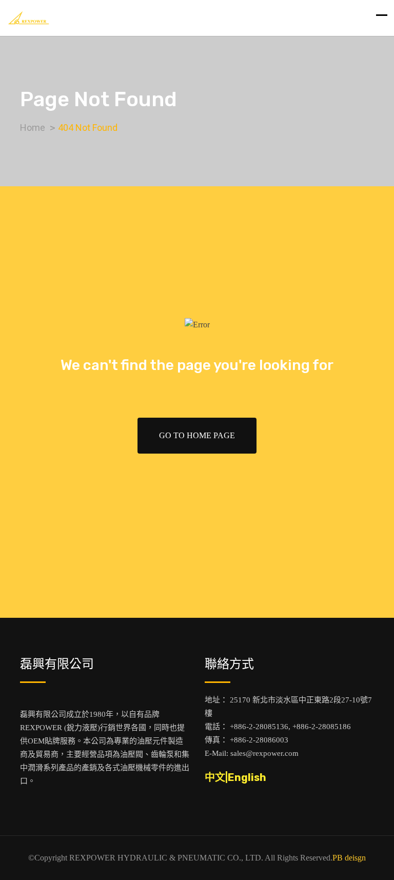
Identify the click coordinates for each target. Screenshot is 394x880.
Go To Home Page (197, 435)
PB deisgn (349, 857)
